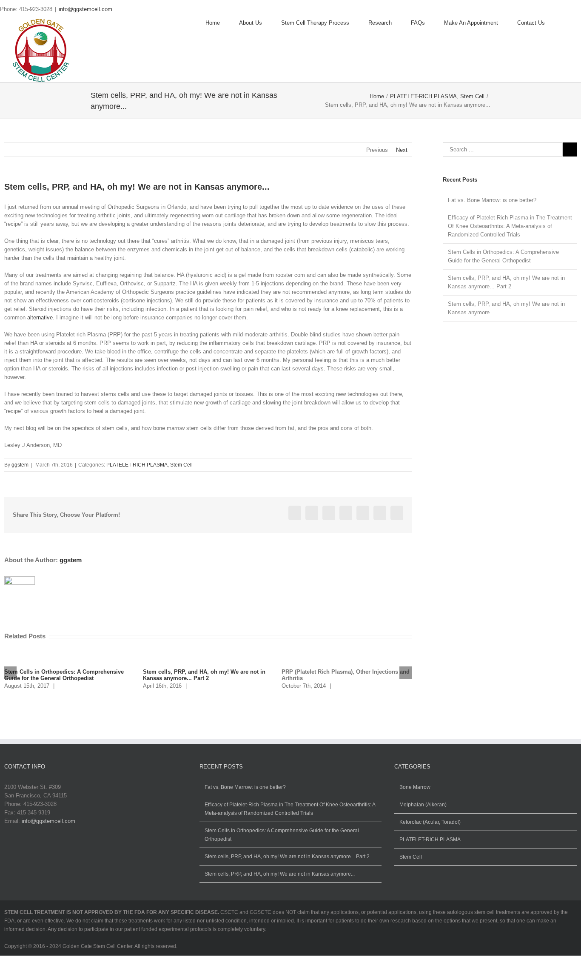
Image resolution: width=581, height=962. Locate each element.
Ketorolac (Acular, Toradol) (430, 822)
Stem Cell (181, 465)
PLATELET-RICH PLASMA (137, 465)
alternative (40, 317)
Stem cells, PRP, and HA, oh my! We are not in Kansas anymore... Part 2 (204, 675)
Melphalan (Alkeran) (423, 805)
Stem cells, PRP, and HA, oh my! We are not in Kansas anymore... (280, 874)
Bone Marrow (414, 787)
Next (401, 150)
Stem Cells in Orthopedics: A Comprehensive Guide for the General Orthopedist (64, 675)
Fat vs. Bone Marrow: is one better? (492, 200)
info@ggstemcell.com (85, 9)
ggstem (19, 465)
